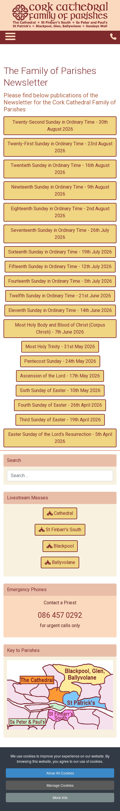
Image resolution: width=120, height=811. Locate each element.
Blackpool (63, 546)
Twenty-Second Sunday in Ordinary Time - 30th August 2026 (60, 125)
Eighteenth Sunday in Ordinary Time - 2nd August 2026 (60, 212)
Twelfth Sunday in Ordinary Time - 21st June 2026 (60, 295)
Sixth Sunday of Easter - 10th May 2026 (60, 390)
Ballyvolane (63, 562)
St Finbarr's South (63, 529)
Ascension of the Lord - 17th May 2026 (60, 376)
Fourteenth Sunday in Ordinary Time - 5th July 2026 (60, 281)
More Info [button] (60, 797)
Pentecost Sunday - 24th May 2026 (60, 361)
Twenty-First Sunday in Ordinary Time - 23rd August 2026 (60, 147)
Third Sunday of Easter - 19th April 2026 (60, 419)
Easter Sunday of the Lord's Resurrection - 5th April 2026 (60, 438)
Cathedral (63, 513)
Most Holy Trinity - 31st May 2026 (60, 346)
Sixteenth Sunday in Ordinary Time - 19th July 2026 (60, 252)
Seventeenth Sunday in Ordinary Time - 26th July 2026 (60, 233)
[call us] (113, 36)
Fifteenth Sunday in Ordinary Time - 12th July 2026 (60, 266)
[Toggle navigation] (10, 36)
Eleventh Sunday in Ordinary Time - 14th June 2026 (60, 310)
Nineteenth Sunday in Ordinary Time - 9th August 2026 (60, 190)
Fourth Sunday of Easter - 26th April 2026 (60, 405)
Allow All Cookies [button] (60, 772)
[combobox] (60, 475)
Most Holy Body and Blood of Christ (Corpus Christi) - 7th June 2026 (60, 328)
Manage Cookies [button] (60, 785)
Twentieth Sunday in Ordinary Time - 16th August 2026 (60, 169)
